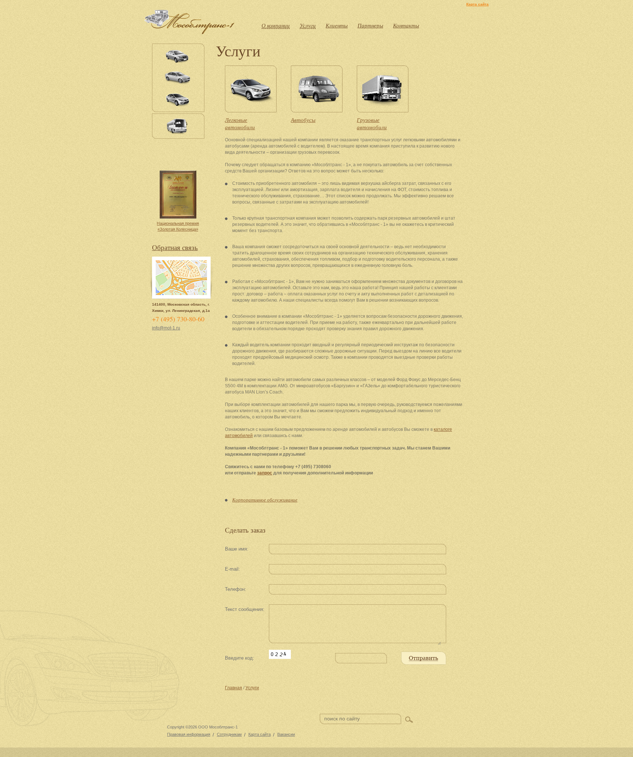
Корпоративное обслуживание (264, 499)
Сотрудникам (229, 734)
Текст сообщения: (244, 609)
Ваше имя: (236, 549)
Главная (233, 687)
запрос (264, 473)
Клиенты (337, 25)
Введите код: (239, 658)
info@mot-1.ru (166, 328)
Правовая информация (188, 734)
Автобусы (303, 119)
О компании (276, 25)
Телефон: (235, 589)
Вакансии (286, 734)
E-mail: (232, 569)
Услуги (308, 25)
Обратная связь (175, 247)
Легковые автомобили (240, 123)
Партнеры (370, 25)
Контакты (406, 25)
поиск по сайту (342, 718)
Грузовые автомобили (372, 123)
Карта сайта (477, 4)
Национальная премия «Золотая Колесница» (178, 226)
